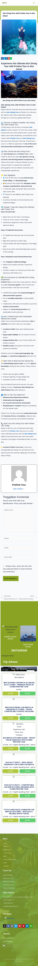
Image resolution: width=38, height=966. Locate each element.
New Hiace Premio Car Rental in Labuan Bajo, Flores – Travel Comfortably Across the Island (19, 709)
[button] (2, 58)
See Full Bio (18, 489)
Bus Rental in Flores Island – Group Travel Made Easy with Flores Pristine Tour (19, 740)
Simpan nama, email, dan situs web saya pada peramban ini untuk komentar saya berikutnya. (17, 569)
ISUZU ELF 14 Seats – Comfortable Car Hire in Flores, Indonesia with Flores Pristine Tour (19, 787)
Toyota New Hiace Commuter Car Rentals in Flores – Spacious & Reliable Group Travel (19, 811)
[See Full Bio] (24, 488)
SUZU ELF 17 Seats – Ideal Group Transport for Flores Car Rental (19, 763)
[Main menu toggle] (34, 3)
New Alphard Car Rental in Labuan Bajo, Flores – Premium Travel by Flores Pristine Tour (19, 684)
